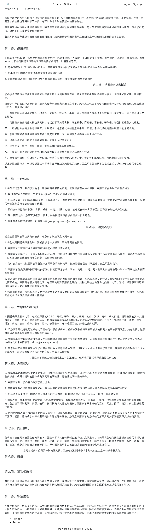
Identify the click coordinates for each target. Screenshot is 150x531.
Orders (57, 4)
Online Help (71, 4)
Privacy (17, 518)
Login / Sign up (132, 4)
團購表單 (79, 528)
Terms (16, 522)
